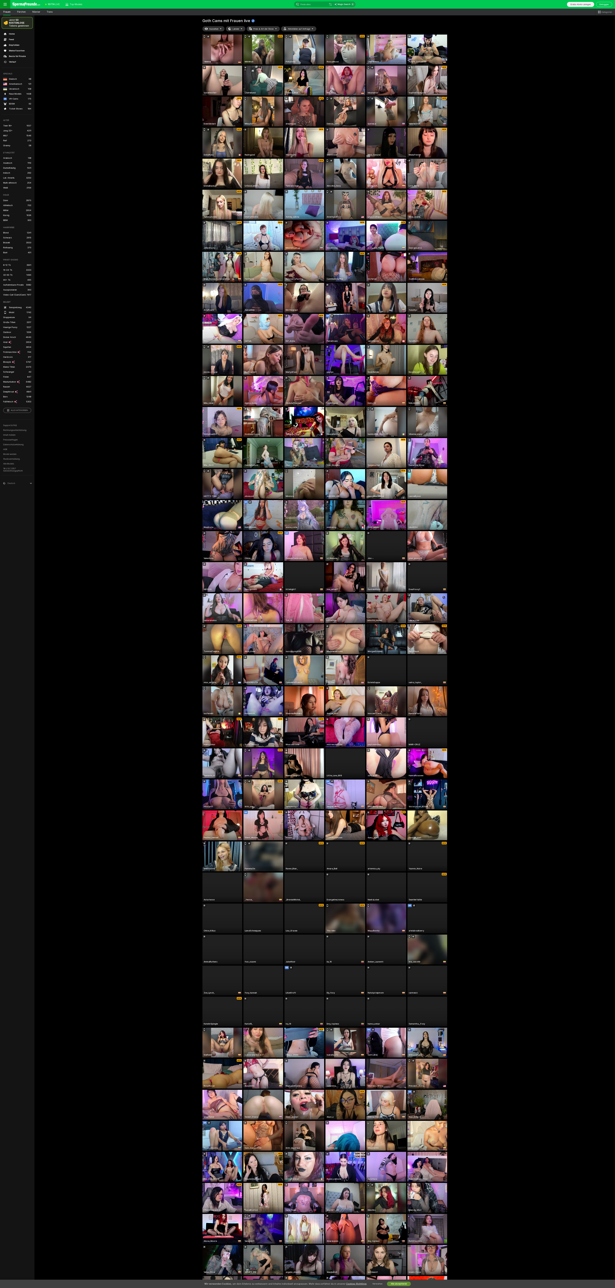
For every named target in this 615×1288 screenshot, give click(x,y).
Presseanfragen (10, 440)
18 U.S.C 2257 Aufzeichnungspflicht (13, 469)
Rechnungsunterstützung (14, 430)
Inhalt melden (9, 435)
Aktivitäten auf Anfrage (299, 29)
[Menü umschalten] (5, 4)
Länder (236, 29)
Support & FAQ (10, 425)
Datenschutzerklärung (13, 444)
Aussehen (213, 29)
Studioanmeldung (11, 459)
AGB (5, 449)
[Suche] (330, 4)
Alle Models (8, 464)
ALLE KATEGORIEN (19, 410)
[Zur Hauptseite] (26, 4)
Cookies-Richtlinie (356, 1284)
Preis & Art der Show (263, 29)
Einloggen (604, 4)
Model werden (9, 454)
